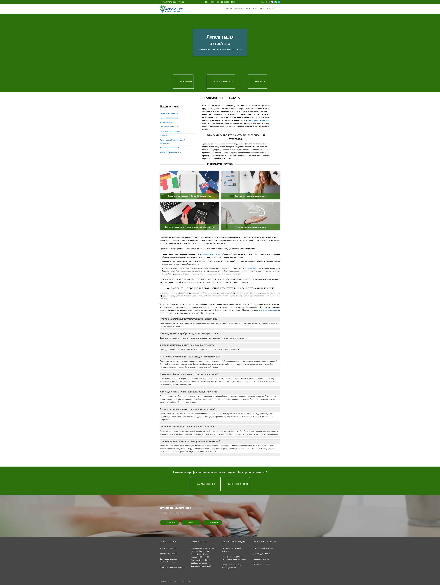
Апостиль (164, 136)
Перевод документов (169, 113)
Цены (255, 9)
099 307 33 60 (170, 548)
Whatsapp (214, 523)
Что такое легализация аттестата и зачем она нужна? (188, 319)
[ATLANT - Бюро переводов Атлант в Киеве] (171, 9)
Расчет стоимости (223, 81)
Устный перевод (167, 122)
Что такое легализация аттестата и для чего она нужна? (190, 357)
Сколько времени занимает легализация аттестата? (187, 345)
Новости (238, 9)
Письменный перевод (169, 118)
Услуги (246, 9)
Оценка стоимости (238, 484)
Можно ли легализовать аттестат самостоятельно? (187, 427)
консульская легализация (259, 120)
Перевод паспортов (261, 559)
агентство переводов (268, 310)
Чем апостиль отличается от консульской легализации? (190, 441)
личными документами (212, 254)
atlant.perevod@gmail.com (175, 567)
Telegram (171, 523)
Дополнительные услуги (170, 152)
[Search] (279, 9)
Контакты (270, 9)
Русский (264, 2)
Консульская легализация (170, 147)
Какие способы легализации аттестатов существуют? (189, 374)
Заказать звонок (206, 484)
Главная (228, 9)
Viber (190, 523)
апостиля (252, 268)
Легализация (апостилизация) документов (172, 141)
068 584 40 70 (170, 554)
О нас (262, 9)
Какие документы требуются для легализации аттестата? (191, 333)
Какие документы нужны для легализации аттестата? (189, 392)
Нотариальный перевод (170, 131)
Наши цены (186, 81)
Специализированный (169, 127)
